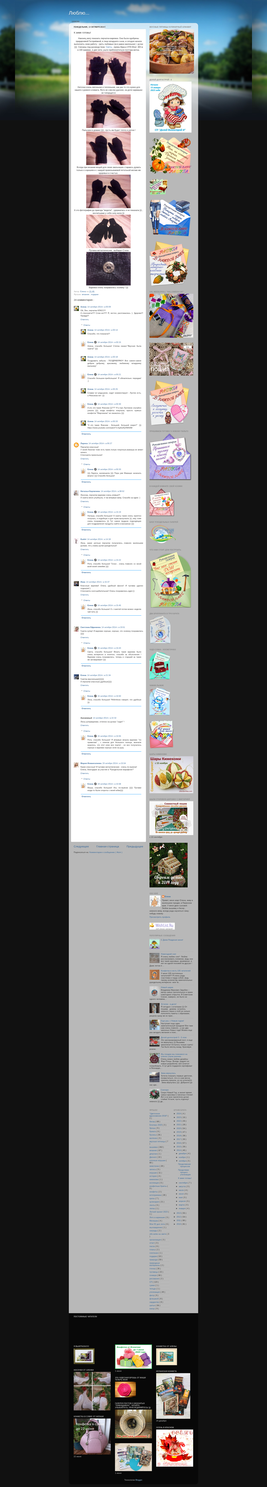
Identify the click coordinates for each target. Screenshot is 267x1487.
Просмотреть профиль (159, 917)
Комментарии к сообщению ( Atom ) (105, 852)
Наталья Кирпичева (90, 491)
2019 (179, 1132)
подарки (94, 294)
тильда (152, 1289)
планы (152, 1250)
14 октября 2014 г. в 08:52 (112, 491)
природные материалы (154, 1264)
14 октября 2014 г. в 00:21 (109, 374)
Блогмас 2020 (156, 1125)
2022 (179, 1121)
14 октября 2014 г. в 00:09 (99, 307)
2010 (179, 1224)
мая (181, 1197)
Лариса (84, 443)
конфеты (153, 1192)
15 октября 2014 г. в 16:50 (109, 696)
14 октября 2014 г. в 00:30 (109, 404)
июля (181, 1190)
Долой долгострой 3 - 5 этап (174, 1037)
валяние (153, 1138)
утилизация (154, 1292)
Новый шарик (167, 987)
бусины (153, 1135)
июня (181, 1194)
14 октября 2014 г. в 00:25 (106, 389)
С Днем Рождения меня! (172, 940)
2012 (179, 1217)
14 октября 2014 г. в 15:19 (109, 512)
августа (182, 1186)
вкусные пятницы (157, 1141)
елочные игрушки (157, 1160)
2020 (179, 1128)
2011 (179, 1220)
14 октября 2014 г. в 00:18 (106, 357)
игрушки (153, 1173)
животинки (154, 1166)
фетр (152, 1295)
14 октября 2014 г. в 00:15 (109, 342)
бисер (152, 1122)
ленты (152, 1205)
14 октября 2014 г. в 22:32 (104, 718)
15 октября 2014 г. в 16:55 (109, 736)
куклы (152, 1198)
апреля (182, 1201)
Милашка (154, 1221)
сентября (183, 1183)
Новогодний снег (168, 954)
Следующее (81, 846)
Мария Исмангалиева (91, 763)
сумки (152, 1285)
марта (182, 1205)
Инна (83, 582)
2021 (179, 1125)
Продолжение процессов (184, 1165)
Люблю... (79, 13)
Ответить (85, 319)
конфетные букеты (158, 1186)
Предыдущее (135, 846)
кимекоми (154, 1179)
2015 (179, 1147)
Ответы (86, 325)
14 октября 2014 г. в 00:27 (100, 443)
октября (183, 1161)
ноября (182, 1157)
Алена (83, 307)
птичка (152, 1269)
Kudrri (83, 539)
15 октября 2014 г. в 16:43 (109, 648)
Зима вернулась (168, 1073)
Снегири (165, 1090)
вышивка (153, 1147)
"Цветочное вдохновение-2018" (158, 1115)
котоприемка (155, 1195)
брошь (152, 1128)
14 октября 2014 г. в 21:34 (99, 675)
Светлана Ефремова (91, 627)
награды (153, 1231)
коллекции (154, 1183)
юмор (152, 1309)
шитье (152, 1305)
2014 (179, 1150)
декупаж (153, 1154)
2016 (179, 1143)
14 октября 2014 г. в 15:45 (109, 605)
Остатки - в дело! (168, 1004)
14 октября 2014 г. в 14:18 (99, 539)
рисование (154, 1279)
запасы (153, 1169)
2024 (179, 1114)
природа (153, 1260)
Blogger (138, 1480)
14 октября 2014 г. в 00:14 (106, 330)
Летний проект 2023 (158, 1212)
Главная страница (107, 846)
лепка (152, 1208)
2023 (179, 1117)
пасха (152, 1246)
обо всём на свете (158, 1234)
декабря (183, 1153)
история (153, 1176)
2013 (179, 1213)
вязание (86, 294)
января (182, 1208)
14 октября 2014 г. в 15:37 (98, 582)
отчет (152, 1243)
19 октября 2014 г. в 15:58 (109, 784)
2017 (179, 1139)
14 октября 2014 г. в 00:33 (106, 421)
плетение (154, 1253)
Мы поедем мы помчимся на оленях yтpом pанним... (174, 1055)
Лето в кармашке (157, 1217)
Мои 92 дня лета (157, 1224)
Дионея (153, 1157)
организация (155, 1240)
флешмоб (154, 1299)
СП (151, 1282)
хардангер (154, 1302)
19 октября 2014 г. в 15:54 (114, 763)
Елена (90, 342)
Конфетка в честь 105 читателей (176, 971)
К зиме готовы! (184, 1178)
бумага (152, 1131)
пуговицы (154, 1272)
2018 (179, 1136)
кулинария (154, 1202)
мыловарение (156, 1227)
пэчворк (153, 1275)
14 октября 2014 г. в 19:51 (113, 627)
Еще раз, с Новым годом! (172, 1021)
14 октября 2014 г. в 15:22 (109, 560)
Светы (109, 47)
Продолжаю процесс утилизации (184, 1172)
